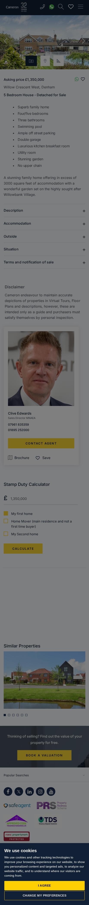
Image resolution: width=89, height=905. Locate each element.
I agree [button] (44, 885)
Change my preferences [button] (45, 895)
